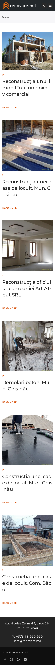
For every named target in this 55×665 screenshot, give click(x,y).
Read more (9, 107)
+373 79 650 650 (29, 636)
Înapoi (5, 17)
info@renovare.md (27, 641)
